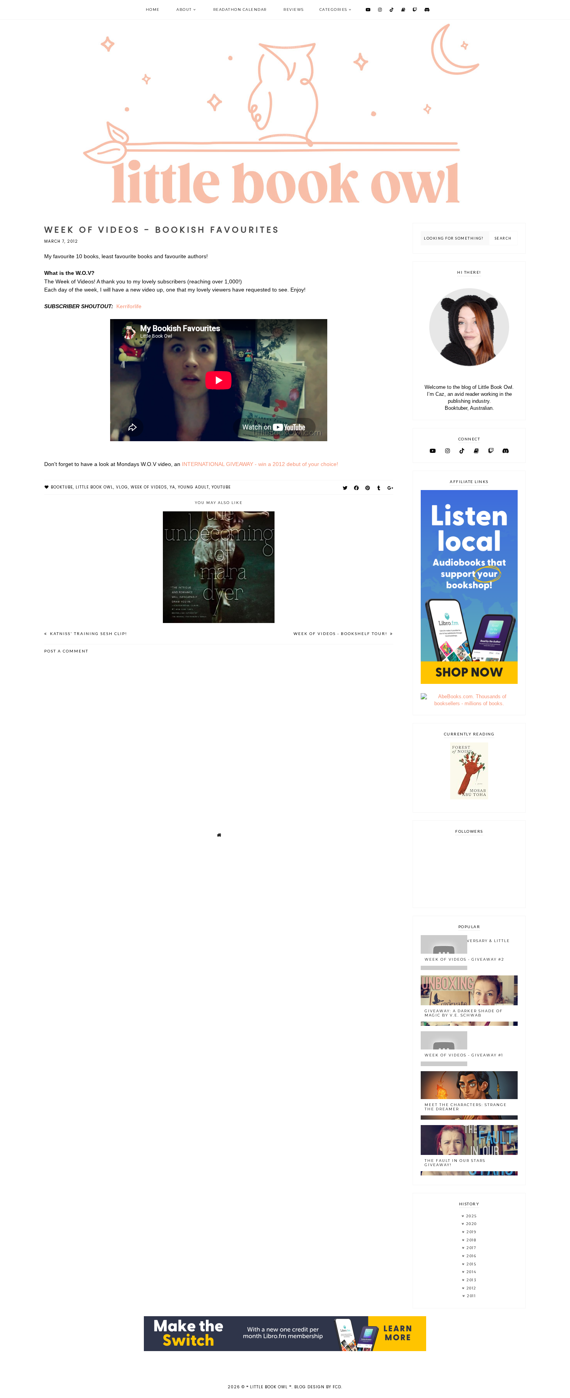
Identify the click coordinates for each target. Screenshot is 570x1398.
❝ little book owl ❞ (269, 1387)
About (184, 9)
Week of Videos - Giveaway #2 (464, 959)
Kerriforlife (129, 306)
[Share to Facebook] (356, 488)
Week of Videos (149, 487)
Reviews (293, 9)
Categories (333, 9)
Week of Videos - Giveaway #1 (464, 1055)
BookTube (62, 487)
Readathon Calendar (240, 9)
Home (153, 9)
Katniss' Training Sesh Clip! (87, 633)
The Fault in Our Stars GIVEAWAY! (455, 1162)
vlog (122, 487)
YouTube (221, 487)
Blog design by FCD (317, 1387)
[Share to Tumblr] (379, 488)
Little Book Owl (94, 487)
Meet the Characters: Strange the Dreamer (466, 1107)
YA (172, 487)
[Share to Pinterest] (368, 488)
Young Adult (193, 487)
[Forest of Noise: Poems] (469, 798)
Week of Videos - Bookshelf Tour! (341, 633)
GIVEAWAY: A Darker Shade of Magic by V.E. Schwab (464, 1013)
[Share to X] (345, 488)
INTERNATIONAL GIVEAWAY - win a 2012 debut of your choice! (260, 464)
